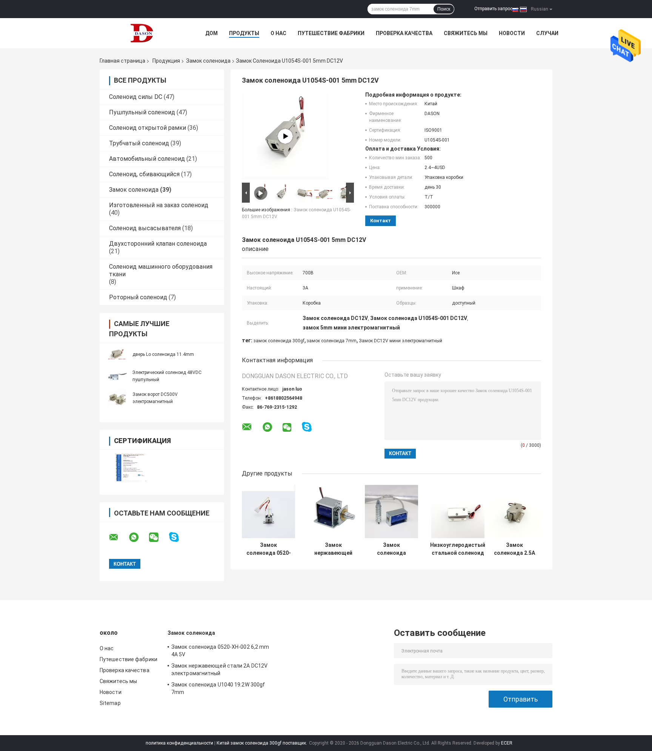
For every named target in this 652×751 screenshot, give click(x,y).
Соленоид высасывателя (145, 228)
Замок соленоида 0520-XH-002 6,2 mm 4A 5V (268, 549)
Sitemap (110, 703)
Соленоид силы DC (135, 96)
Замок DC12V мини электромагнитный (400, 340)
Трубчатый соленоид (139, 143)
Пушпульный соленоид (142, 112)
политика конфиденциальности (179, 743)
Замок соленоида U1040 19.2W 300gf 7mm (391, 549)
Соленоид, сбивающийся (144, 174)
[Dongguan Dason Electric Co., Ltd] (141, 33)
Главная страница (122, 61)
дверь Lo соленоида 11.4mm (163, 354)
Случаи (547, 33)
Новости (512, 33)
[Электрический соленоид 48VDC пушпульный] (116, 376)
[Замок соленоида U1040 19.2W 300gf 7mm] (391, 511)
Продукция (166, 61)
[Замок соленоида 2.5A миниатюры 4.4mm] (514, 511)
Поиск (443, 9)
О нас (278, 33)
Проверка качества (404, 33)
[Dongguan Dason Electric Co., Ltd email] (118, 537)
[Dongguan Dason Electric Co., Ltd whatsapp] (138, 537)
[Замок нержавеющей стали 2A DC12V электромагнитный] (333, 511)
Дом (211, 33)
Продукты (244, 33)
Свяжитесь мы (465, 33)
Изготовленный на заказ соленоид (158, 205)
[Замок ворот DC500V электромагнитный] (116, 398)
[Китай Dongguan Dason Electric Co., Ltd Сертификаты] (131, 467)
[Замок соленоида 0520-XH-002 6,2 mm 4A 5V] (268, 511)
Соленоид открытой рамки (147, 127)
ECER (506, 743)
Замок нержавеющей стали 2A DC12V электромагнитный (333, 549)
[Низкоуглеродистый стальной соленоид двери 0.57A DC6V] (457, 511)
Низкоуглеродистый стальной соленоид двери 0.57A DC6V (457, 549)
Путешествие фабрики (331, 33)
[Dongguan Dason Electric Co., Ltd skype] (178, 537)
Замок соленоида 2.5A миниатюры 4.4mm (514, 549)
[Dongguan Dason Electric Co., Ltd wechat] (158, 537)
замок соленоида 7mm (332, 340)
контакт (380, 220)
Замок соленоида (208, 61)
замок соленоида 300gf (279, 340)
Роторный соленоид (138, 297)
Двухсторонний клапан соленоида (158, 243)
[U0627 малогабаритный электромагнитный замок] (285, 136)
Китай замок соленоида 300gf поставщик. (262, 743)
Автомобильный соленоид (147, 158)
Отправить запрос (493, 8)
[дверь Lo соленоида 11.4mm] (116, 354)
